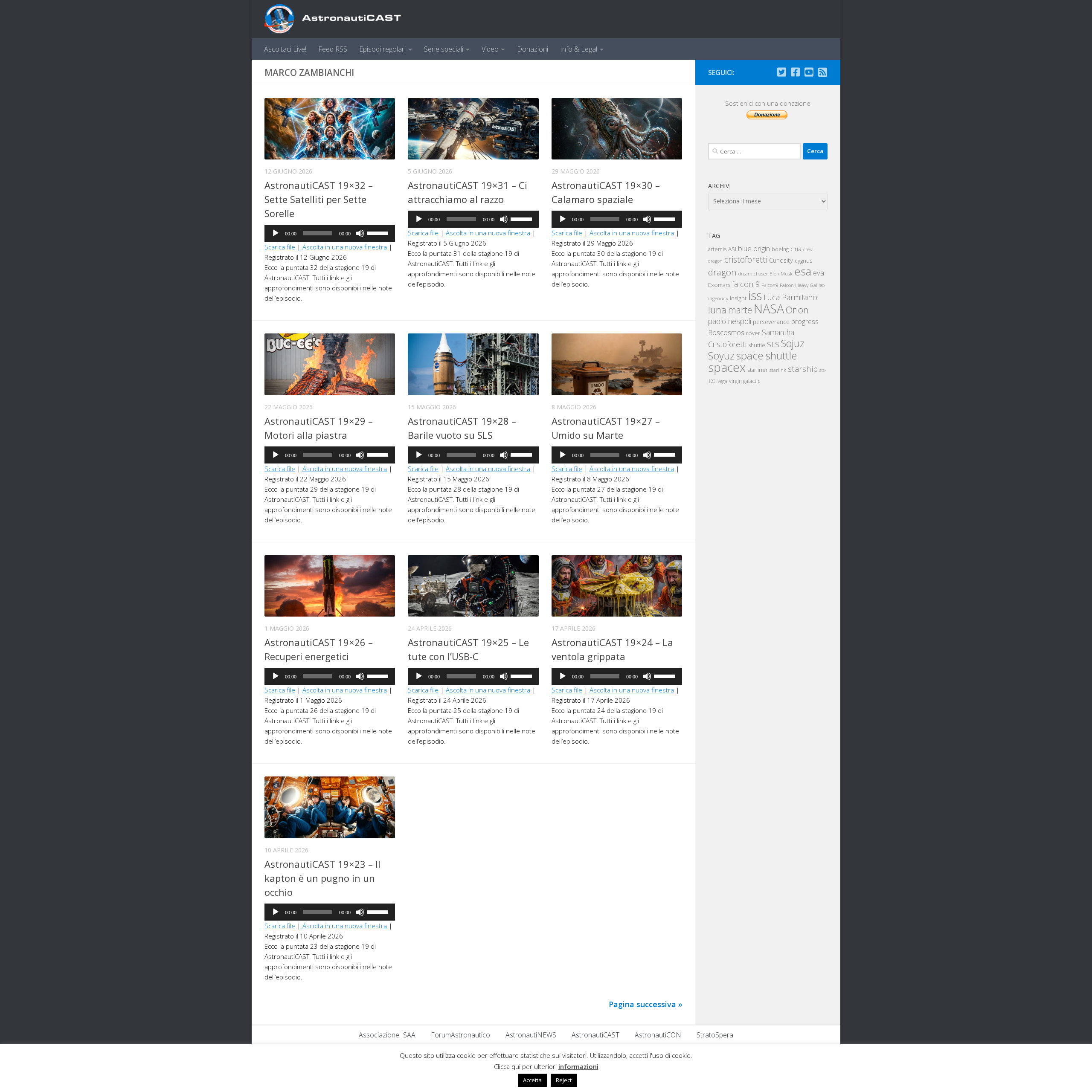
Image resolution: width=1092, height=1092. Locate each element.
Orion (797, 310)
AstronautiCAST (595, 1035)
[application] (329, 233)
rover (753, 333)
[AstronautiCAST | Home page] (339, 19)
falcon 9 (746, 284)
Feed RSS (332, 49)
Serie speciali (443, 49)
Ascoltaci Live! (285, 49)
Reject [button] (564, 1080)
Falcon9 (769, 285)
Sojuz (792, 343)
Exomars (719, 285)
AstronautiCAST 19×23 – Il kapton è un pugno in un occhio (322, 877)
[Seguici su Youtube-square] (809, 72)
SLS (773, 344)
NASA (769, 308)
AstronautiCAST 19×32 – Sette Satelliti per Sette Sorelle (318, 199)
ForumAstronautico (460, 1035)
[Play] (275, 233)
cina (796, 249)
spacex (727, 367)
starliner (757, 370)
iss (755, 295)
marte (740, 310)
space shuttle (766, 355)
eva (818, 273)
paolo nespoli (729, 321)
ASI (732, 249)
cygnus (803, 260)
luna (717, 309)
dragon (722, 272)
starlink (778, 369)
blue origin (754, 248)
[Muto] (360, 233)
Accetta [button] (532, 1080)
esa (802, 271)
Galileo (817, 285)
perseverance (771, 322)
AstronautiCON (658, 1035)
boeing (780, 249)
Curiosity (781, 260)
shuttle (756, 345)
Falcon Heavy (794, 284)
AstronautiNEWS (530, 1035)
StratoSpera (715, 1035)
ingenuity (718, 298)
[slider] (379, 232)
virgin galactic (744, 381)
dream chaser (753, 273)
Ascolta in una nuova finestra (344, 247)
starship (803, 368)
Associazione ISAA (387, 1035)
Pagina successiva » (645, 1004)
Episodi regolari (382, 49)
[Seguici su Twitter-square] (781, 72)
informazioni (578, 1066)
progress (805, 321)
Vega (722, 381)
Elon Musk (781, 273)
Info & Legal (578, 49)
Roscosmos (726, 332)
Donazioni (532, 49)
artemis (717, 249)
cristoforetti (745, 259)
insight (738, 298)
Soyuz (721, 355)
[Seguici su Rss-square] (822, 72)
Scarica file (279, 247)
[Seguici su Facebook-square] (795, 72)
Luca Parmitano (790, 297)
